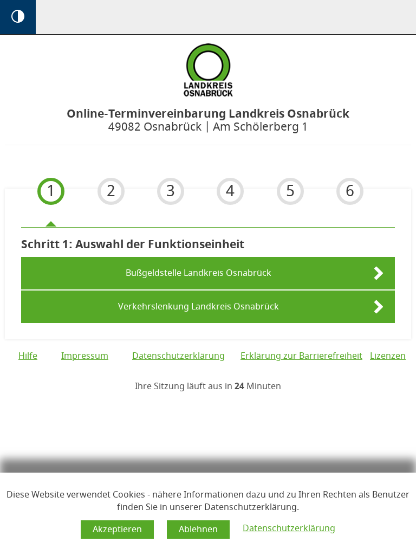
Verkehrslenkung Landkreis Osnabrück (198, 306)
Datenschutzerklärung (289, 528)
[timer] (208, 386)
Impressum (84, 356)
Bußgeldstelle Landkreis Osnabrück (198, 273)
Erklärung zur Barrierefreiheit (301, 356)
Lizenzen (388, 356)
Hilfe (27, 356)
